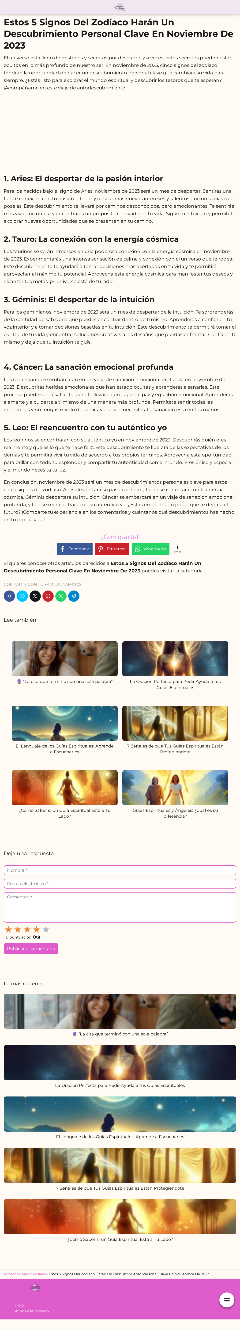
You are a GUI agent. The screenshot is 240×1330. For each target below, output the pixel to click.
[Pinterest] (48, 596)
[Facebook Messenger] (22, 596)
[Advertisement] (120, 130)
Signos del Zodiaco (31, 1311)
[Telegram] (73, 596)
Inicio (19, 1305)
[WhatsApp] (61, 596)
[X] (35, 596)
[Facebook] (9, 596)
